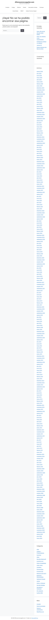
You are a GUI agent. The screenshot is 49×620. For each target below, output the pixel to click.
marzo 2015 (39, 350)
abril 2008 (39, 505)
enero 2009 (39, 487)
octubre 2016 (40, 311)
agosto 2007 (40, 519)
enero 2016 (39, 329)
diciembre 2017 (40, 282)
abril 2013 (39, 397)
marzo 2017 (39, 300)
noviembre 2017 (40, 284)
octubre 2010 (40, 458)
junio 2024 (39, 124)
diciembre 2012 (40, 405)
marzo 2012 (39, 423)
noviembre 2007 (41, 513)
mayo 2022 (39, 175)
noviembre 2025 (41, 90)
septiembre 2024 (41, 118)
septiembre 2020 (41, 216)
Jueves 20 (39, 45)
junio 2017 (39, 294)
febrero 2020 (40, 231)
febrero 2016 (40, 327)
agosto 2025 (40, 96)
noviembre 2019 (40, 237)
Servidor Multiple (41, 585)
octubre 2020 (40, 214)
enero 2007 (39, 524)
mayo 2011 (39, 444)
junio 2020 (39, 223)
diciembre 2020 (40, 210)
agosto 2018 (40, 266)
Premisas (42, 7)
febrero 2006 (40, 526)
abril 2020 (39, 227)
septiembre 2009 (41, 472)
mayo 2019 (39, 247)
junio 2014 (39, 368)
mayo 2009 (39, 479)
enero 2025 (39, 110)
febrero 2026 (40, 83)
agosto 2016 (40, 315)
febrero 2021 (40, 206)
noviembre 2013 (40, 382)
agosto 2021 (40, 194)
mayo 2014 (39, 370)
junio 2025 (39, 100)
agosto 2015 (40, 339)
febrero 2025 (40, 108)
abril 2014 (39, 372)
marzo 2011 (39, 448)
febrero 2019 (40, 253)
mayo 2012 (39, 419)
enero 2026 (39, 85)
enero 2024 (39, 135)
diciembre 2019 (40, 235)
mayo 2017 (39, 296)
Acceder (39, 604)
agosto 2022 (40, 169)
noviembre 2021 (40, 188)
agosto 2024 (40, 120)
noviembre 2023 (41, 139)
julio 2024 (39, 122)
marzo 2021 (39, 204)
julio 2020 (39, 221)
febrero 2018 (40, 278)
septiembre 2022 (41, 167)
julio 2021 (39, 196)
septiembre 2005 (41, 532)
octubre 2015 (40, 335)
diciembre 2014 (40, 356)
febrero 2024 (40, 133)
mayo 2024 (39, 126)
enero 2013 (39, 403)
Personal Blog (40, 569)
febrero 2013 (40, 401)
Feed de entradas (41, 606)
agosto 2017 (40, 290)
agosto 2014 (40, 364)
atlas (38, 549)
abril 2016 (39, 323)
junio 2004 (39, 536)
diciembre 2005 (40, 528)
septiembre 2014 (41, 362)
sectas (38, 581)
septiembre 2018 (41, 264)
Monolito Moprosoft (41, 559)
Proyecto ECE (40, 571)
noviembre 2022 (41, 163)
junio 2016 (39, 319)
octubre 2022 (40, 165)
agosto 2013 (40, 388)
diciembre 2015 (40, 331)
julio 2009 (39, 476)
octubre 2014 (40, 360)
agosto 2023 (40, 145)
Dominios (39, 555)
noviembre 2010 (40, 456)
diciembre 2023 (40, 137)
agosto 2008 (40, 497)
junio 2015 (39, 343)
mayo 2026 (39, 77)
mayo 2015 (39, 345)
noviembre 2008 (41, 491)
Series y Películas (41, 583)
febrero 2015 (40, 352)
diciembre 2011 (40, 429)
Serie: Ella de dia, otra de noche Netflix (41, 33)
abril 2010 (39, 462)
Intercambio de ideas (32, 7)
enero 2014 (39, 378)
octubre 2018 (40, 261)
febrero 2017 (40, 302)
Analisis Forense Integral (31, 11)
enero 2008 (39, 509)
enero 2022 (39, 184)
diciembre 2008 (40, 489)
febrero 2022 (40, 182)
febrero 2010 (40, 466)
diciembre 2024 (40, 112)
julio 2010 (39, 460)
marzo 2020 (39, 229)
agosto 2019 (40, 241)
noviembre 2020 (41, 212)
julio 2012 (39, 415)
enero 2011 (39, 452)
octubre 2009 (40, 470)
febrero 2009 (40, 485)
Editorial (19, 7)
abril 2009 (39, 481)
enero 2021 (39, 208)
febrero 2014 (40, 376)
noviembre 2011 (40, 431)
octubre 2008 (40, 493)
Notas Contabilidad (41, 563)
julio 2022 (39, 171)
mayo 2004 (39, 538)
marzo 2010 (39, 464)
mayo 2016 (39, 321)
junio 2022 (39, 173)
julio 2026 (39, 73)
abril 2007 (39, 522)
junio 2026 (39, 75)
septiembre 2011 (41, 436)
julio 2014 (39, 366)
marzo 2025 (39, 106)
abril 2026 (39, 79)
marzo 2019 (39, 251)
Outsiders (39, 567)
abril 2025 (39, 104)
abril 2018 (39, 274)
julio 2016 (39, 317)
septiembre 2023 (41, 143)
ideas (38, 557)
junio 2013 (39, 393)
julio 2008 (39, 499)
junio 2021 (39, 198)
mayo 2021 (39, 200)
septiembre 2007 (41, 517)
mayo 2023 (39, 151)
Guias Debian (15, 11)
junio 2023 (39, 149)
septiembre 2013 (41, 386)
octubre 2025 (40, 92)
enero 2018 (39, 280)
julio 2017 (39, 292)
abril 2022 (39, 178)
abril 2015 (39, 347)
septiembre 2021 (41, 192)
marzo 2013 (39, 399)
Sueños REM (40, 593)
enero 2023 (39, 159)
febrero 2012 (40, 425)
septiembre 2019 (41, 239)
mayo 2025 (39, 102)
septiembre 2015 (41, 337)
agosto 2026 (40, 71)
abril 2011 (39, 446)
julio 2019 (39, 243)
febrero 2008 (40, 507)
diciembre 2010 (40, 454)
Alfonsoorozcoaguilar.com (24, 2)
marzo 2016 (39, 325)
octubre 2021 (40, 190)
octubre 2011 (40, 433)
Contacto (7, 7)
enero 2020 (39, 233)
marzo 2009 (40, 483)
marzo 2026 (39, 81)
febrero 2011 (40, 450)
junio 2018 (39, 270)
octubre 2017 (40, 286)
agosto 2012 (40, 413)
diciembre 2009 (40, 468)
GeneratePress (35, 618)
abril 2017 (39, 298)
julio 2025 (39, 98)
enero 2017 (39, 304)
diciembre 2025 (40, 87)
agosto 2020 (40, 218)
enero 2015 (39, 354)
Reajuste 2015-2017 (41, 573)
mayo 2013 (39, 395)
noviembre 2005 (41, 530)
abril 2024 (39, 128)
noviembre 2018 (40, 259)
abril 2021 (39, 202)
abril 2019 (39, 249)
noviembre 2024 (41, 114)
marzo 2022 (39, 180)
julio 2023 (39, 147)
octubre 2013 (40, 384)
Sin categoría (40, 591)
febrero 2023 (40, 157)
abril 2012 (39, 421)
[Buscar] (22, 30)
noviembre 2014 (40, 358)
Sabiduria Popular (41, 579)
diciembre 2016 (40, 307)
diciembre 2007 (40, 511)
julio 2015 (39, 341)
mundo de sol (40, 561)
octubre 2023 (40, 141)
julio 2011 (39, 440)
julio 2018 (39, 268)
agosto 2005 (40, 534)
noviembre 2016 (40, 309)
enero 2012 (39, 427)
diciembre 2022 (40, 161)
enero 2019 (39, 255)
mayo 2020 (39, 225)
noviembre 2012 (40, 407)
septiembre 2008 (41, 495)
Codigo (13, 7)
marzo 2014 (39, 374)
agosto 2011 (39, 438)
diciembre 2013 (40, 380)
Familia (24, 7)
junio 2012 (39, 417)
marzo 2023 (39, 155)
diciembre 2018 (40, 257)
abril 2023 (39, 153)
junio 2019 (39, 245)
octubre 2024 (40, 116)
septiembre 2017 (41, 288)
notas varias (40, 565)
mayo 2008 (39, 503)
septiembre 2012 (41, 411)
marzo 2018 (39, 276)
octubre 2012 (40, 409)
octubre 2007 (40, 515)
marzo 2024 (39, 130)
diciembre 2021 (40, 186)
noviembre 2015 (40, 333)
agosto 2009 (40, 474)
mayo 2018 (39, 272)
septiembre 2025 (41, 94)
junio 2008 (39, 501)
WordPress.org (40, 611)
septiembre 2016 (41, 313)
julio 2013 (39, 390)
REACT (22, 11)
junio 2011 (39, 442)
